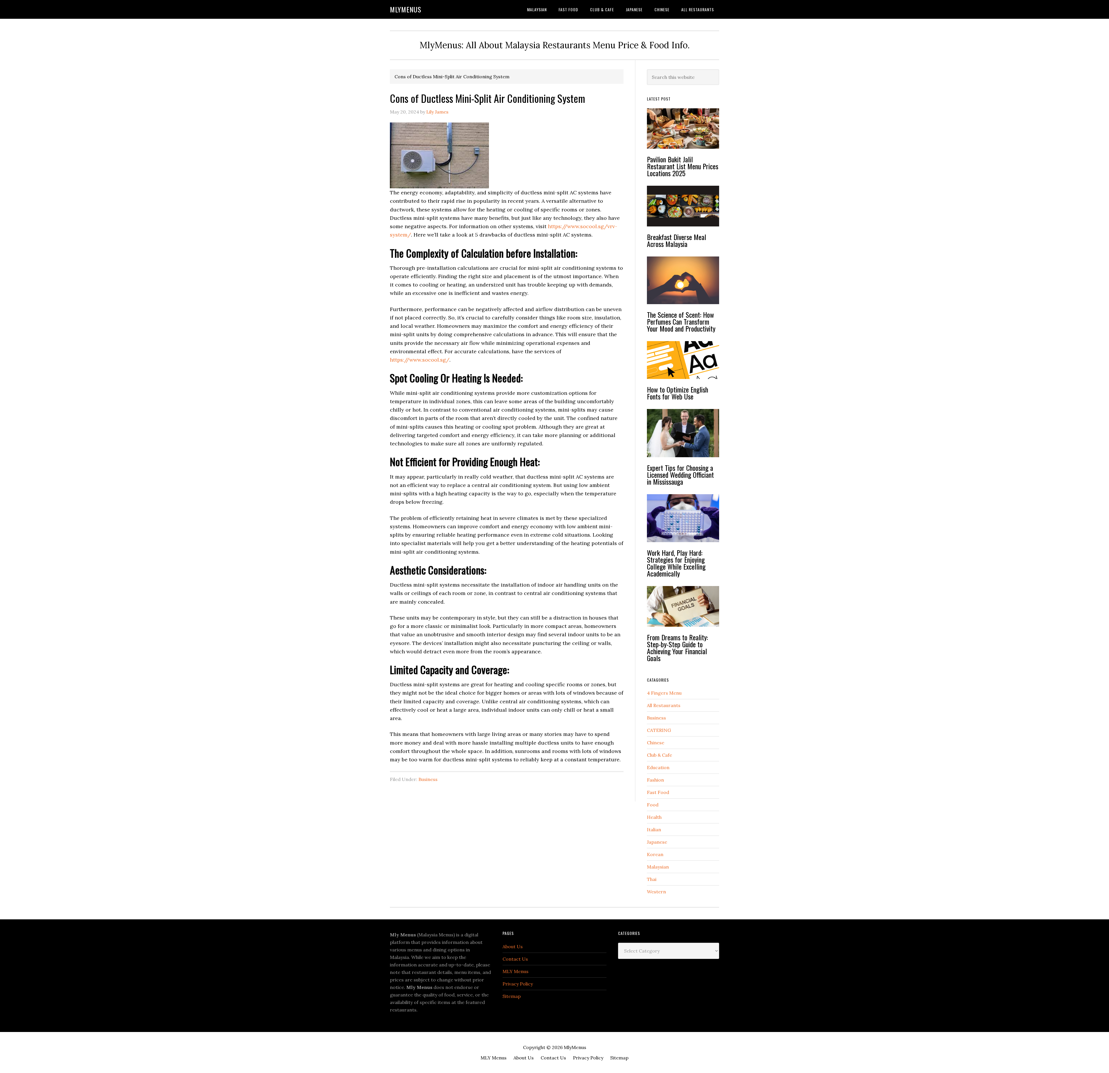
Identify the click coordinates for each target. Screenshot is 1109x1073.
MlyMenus (405, 9)
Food (652, 805)
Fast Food (658, 792)
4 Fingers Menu (664, 693)
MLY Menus (516, 971)
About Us (513, 946)
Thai (651, 879)
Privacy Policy (518, 984)
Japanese (657, 842)
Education (658, 767)
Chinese (655, 742)
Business (428, 779)
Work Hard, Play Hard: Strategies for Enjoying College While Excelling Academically (676, 563)
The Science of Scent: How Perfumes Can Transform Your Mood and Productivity (681, 321)
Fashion (655, 780)
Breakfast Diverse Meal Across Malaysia (676, 240)
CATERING (659, 730)
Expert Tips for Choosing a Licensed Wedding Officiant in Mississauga (680, 474)
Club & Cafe (659, 755)
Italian (654, 829)
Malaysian (658, 867)
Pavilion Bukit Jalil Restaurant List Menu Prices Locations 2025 (682, 166)
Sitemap (512, 996)
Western (656, 892)
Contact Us (515, 959)
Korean (655, 854)
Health (654, 817)
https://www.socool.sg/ (419, 359)
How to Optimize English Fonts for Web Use (677, 392)
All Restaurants (663, 705)
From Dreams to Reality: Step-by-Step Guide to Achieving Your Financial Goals (677, 647)
